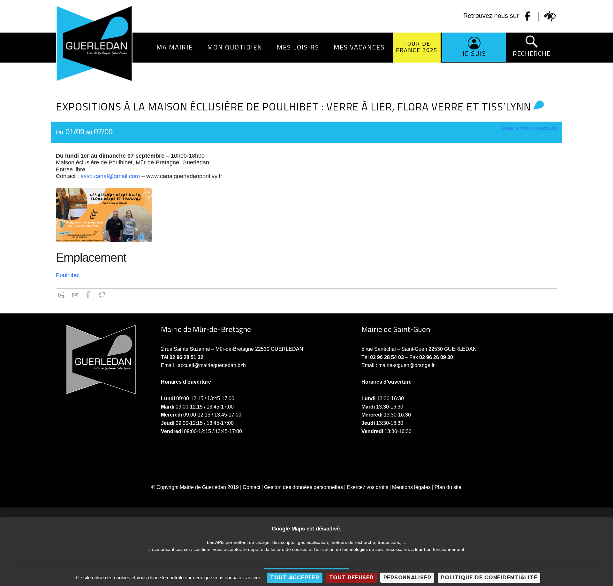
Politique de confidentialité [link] (489, 578)
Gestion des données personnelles (303, 487)
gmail (75, 295)
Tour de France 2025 (417, 46)
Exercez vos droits (367, 487)
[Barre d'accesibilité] (550, 16)
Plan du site (448, 487)
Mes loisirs (298, 47)
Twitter (102, 295)
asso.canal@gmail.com (110, 176)
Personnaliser (407, 578)
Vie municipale (538, 128)
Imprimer (62, 295)
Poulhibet (68, 275)
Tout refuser (351, 578)
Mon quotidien (234, 47)
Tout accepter (294, 578)
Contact (251, 487)
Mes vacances (359, 47)
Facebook (89, 295)
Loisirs (510, 128)
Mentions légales (411, 487)
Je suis (474, 53)
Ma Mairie (174, 47)
